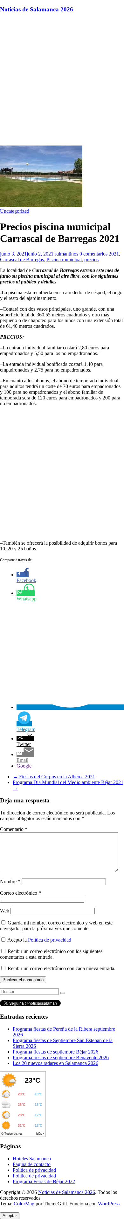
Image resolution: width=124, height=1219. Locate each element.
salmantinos (67, 253)
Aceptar (10, 1215)
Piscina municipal (64, 259)
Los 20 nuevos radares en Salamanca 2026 (55, 1063)
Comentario (13, 829)
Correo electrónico (20, 893)
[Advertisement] (62, 80)
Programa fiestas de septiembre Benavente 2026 (61, 1057)
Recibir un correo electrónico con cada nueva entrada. (61, 968)
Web (4, 910)
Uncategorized (14, 211)
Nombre (10, 881)
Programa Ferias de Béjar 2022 (44, 1181)
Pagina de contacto (32, 1164)
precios (91, 259)
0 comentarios (93, 253)
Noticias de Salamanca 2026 (36, 9)
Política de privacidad (49, 940)
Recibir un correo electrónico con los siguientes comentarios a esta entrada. (51, 954)
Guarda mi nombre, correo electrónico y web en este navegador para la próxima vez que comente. (56, 925)
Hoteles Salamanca (32, 1158)
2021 (114, 253)
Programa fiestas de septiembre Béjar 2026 (55, 1051)
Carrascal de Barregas (22, 259)
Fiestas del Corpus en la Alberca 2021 (54, 776)
